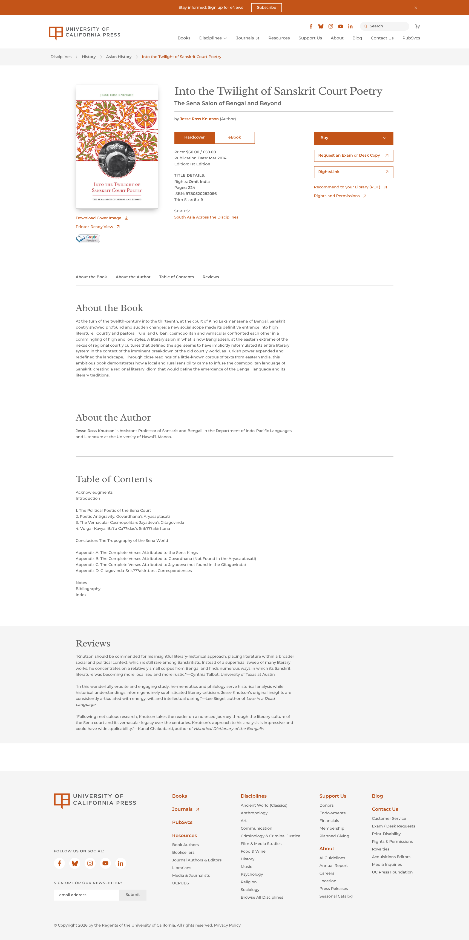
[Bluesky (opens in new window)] (321, 26)
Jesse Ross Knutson (199, 118)
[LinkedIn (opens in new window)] (350, 26)
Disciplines (61, 56)
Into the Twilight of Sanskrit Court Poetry (181, 56)
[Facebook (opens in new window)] (311, 26)
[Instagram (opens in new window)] (330, 26)
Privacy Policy (227, 925)
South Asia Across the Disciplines (206, 217)
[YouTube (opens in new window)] (340, 26)
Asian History (119, 56)
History (89, 56)
